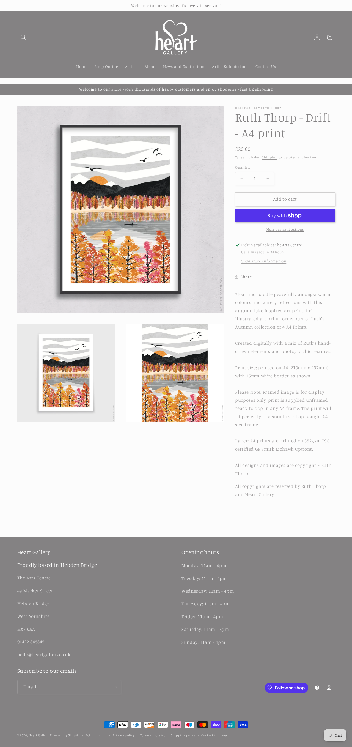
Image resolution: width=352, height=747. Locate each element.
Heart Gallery (39, 735)
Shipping (269, 157)
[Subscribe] (114, 687)
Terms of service (152, 735)
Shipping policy (183, 735)
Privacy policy (123, 735)
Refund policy (96, 735)
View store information (263, 261)
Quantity (242, 167)
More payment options (285, 229)
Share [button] (246, 276)
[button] (23, 37)
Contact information (217, 735)
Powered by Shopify (65, 735)
